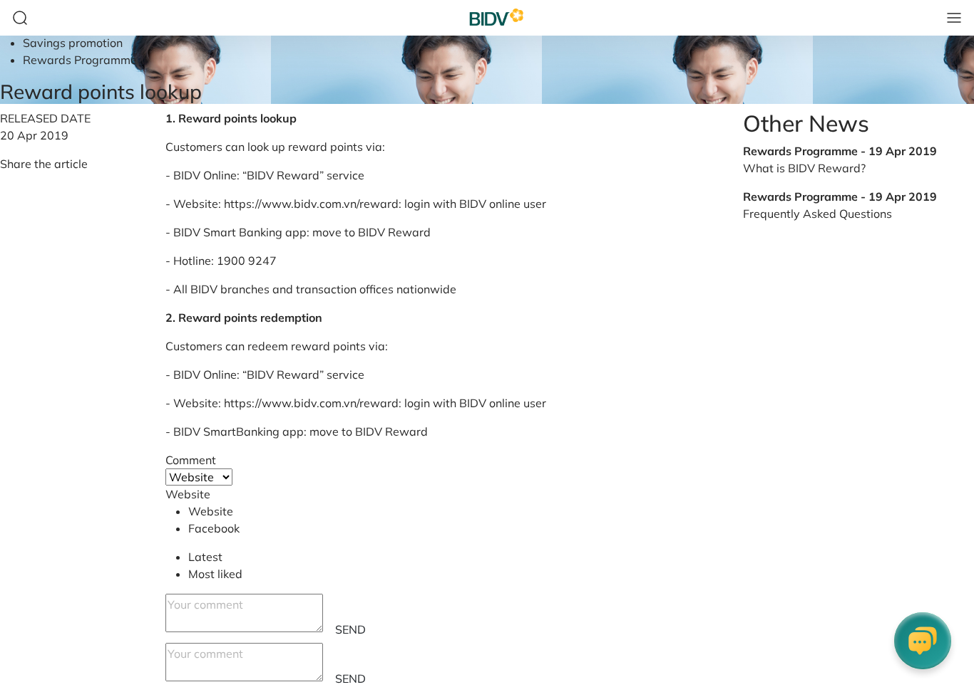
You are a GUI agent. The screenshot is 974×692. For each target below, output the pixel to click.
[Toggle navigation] (954, 17)
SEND (350, 629)
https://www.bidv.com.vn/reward (311, 203)
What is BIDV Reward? (804, 168)
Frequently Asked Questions (817, 213)
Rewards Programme (80, 60)
